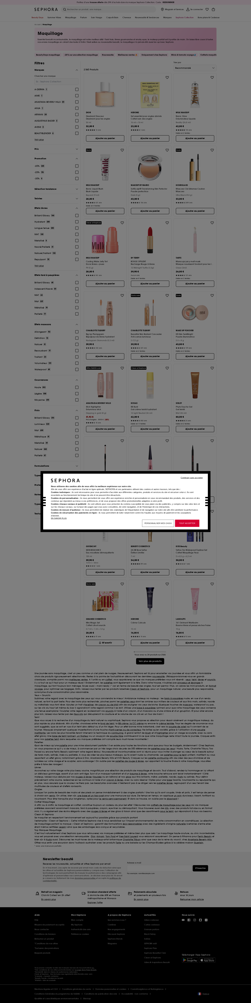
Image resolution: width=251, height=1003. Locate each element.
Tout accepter (187, 523)
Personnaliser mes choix (158, 523)
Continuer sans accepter (192, 477)
